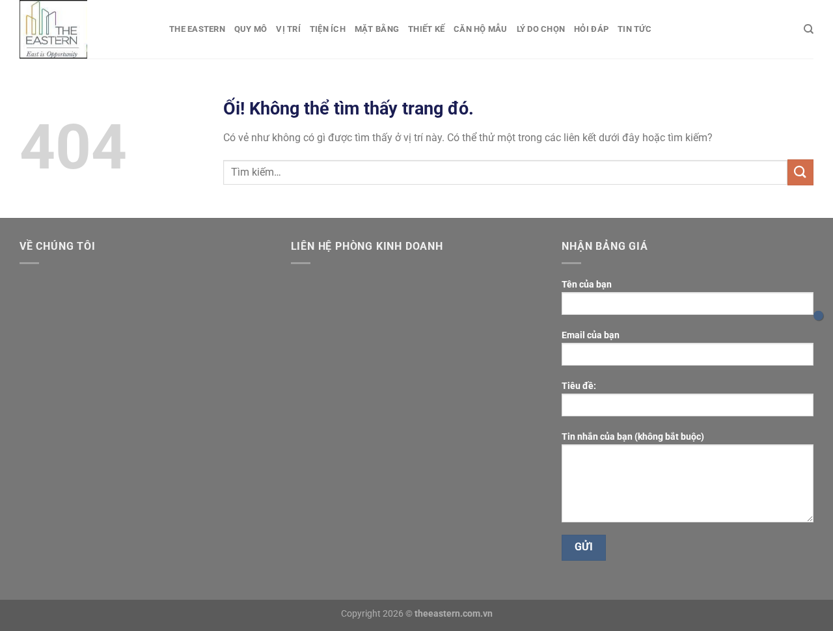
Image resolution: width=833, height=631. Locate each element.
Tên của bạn (587, 284)
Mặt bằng (377, 29)
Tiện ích (328, 29)
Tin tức (634, 29)
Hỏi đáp (591, 29)
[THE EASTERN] (85, 29)
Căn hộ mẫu (481, 29)
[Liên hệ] (818, 316)
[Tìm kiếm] (808, 29)
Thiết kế (426, 29)
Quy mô (250, 29)
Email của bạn (591, 335)
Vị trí (288, 29)
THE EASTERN (197, 29)
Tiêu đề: (579, 386)
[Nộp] (800, 172)
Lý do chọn (541, 29)
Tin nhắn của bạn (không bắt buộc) (633, 436)
